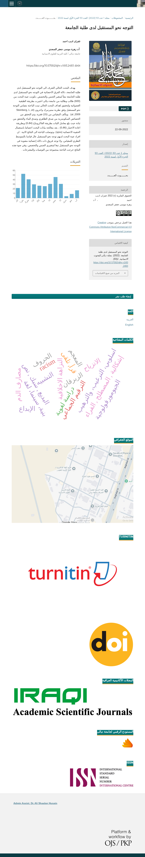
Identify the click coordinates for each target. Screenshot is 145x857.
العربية (129, 319)
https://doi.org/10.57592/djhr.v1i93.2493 (50, 65)
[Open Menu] (11, 3)
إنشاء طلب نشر (123, 296)
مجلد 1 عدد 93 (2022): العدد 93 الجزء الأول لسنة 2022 (83, 17)
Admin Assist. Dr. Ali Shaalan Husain (35, 803)
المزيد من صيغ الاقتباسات (107, 273)
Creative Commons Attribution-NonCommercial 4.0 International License (110, 227)
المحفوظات (117, 17)
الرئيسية (129, 17)
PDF (124, 108)
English (129, 324)
